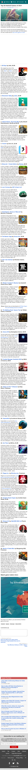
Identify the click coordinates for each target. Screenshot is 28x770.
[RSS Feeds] (17, 763)
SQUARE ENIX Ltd (16, 521)
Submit (3, 751)
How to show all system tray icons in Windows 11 (13, 728)
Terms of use (11, 757)
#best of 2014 (18, 624)
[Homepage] (2, 2)
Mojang (21, 164)
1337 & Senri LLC (17, 187)
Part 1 (5, 70)
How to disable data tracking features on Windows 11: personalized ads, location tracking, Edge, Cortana (14, 718)
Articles (14, 2)
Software (7, 2)
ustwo (15, 95)
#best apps (12, 624)
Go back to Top (14, 766)
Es (15, 760)
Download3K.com (18, 755)
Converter (21, 2)
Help (19, 751)
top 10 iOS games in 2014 (19, 32)
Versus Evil (17, 236)
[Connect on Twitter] (13, 763)
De (12, 760)
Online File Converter (17, 753)
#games (7, 624)
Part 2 (10, 70)
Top (8, 751)
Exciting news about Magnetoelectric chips (12, 696)
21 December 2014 (10, 7)
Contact (13, 751)
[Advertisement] (14, 49)
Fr (25, 757)
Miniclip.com (14, 473)
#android (3, 624)
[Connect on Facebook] (9, 763)
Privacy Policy (19, 757)
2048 (2, 147)
